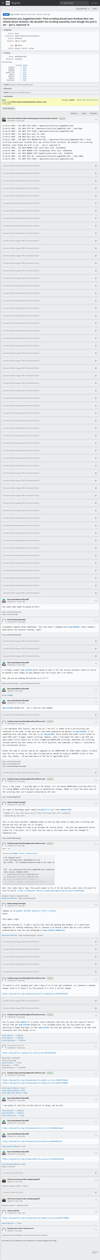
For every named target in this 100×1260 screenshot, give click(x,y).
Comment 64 (11, 665)
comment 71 (25, 1022)
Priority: (11, 48)
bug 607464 (49, 734)
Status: (11, 56)
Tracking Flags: (7, 62)
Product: (11, 33)
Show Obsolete (8, 108)
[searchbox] (74, 3)
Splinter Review (92, 100)
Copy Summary (81, 9)
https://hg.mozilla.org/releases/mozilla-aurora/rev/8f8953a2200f (33, 1159)
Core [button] (17, 33)
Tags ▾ (84, 113)
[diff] (44, 911)
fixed (24, 67)
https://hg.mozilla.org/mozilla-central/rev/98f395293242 (29, 1053)
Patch (4, 100)
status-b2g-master (8, 1040)
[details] (36, 911)
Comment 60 (11, 622)
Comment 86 (11, 1136)
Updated (10, 691)
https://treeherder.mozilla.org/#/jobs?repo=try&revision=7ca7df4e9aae (51, 891)
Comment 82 (11, 1048)
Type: (12, 45)
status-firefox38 (7, 1113)
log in (13, 1241)
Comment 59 (11, 602)
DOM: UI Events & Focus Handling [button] (27, 36)
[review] (52, 911)
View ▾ (95, 9)
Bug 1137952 (15, 14)
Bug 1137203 (7, 708)
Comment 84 (11, 1100)
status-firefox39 (7, 1063)
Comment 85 (11, 1123)
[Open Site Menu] (3, 3)
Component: (9, 36)
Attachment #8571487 (9, 898)
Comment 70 (11, 804)
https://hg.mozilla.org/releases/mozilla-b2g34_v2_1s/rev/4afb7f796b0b (35, 1218)
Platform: (10, 41)
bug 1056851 (74, 627)
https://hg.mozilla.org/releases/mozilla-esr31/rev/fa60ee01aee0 (32, 1128)
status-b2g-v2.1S (7, 1223)
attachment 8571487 (22, 911)
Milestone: (10, 59)
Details (79, 100)
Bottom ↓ (74, 113)
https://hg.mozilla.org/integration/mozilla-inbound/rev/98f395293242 (35, 994)
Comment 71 (11, 845)
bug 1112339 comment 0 (53, 930)
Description (11, 121)
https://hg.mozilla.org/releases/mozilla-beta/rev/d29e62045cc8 (32, 1141)
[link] (28, 870)
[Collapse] (96, 120)
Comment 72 (11, 906)
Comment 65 (11, 703)
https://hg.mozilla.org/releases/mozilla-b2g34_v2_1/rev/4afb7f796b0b (35, 1083)
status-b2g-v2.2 (7, 1038)
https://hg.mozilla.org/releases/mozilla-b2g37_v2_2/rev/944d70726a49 (35, 1080)
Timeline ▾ (93, 113)
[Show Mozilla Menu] (8, 3)
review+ (72, 100)
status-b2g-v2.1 (7, 1035)
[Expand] (96, 166)
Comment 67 (11, 723)
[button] (94, 3)
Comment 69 (11, 781)
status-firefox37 (7, 1111)
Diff (84, 100)
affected (20, 1035)
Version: (11, 38)
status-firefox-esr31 (9, 1115)
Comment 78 (11, 980)
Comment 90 (11, 1213)
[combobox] (74, 3)
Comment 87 (11, 1154)
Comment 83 (11, 1075)
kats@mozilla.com (45, 810)
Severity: (24, 48)
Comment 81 (11, 1017)
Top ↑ (95, 1252)
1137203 (10, 695)
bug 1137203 (26, 670)
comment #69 (65, 810)
